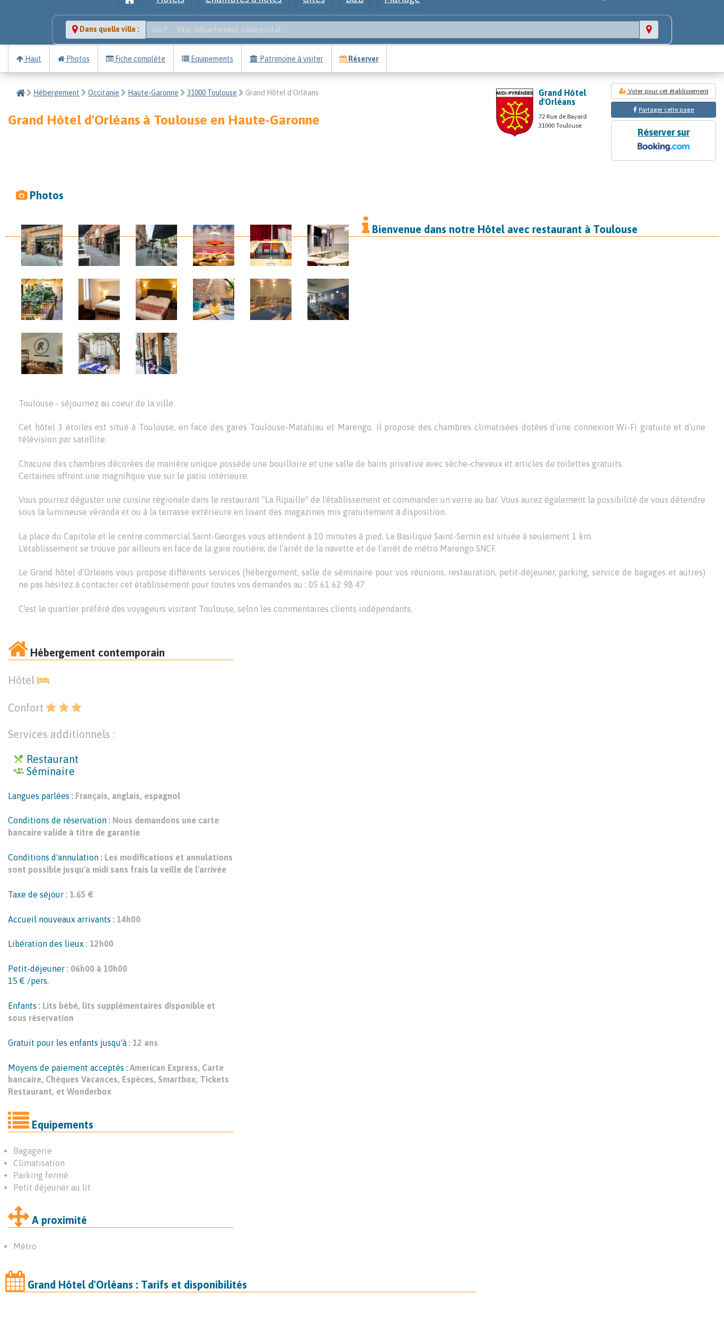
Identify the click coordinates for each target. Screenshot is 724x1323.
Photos (77, 59)
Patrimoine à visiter (290, 59)
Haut (32, 59)
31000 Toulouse (212, 92)
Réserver (362, 59)
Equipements (211, 59)
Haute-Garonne (153, 92)
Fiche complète (139, 59)
